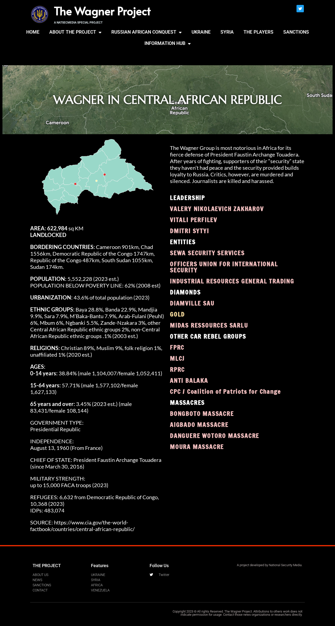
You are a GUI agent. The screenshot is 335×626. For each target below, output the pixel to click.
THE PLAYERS (258, 32)
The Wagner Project (102, 10)
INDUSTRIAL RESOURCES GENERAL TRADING (232, 281)
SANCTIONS (296, 32)
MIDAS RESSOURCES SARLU (209, 325)
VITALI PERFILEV (193, 219)
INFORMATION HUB (164, 43)
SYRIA (227, 32)
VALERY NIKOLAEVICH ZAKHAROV (217, 208)
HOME (32, 32)
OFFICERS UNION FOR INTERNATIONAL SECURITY (224, 267)
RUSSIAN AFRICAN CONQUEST (143, 32)
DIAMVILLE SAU (192, 303)
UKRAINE (201, 32)
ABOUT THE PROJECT (72, 32)
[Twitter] (300, 8)
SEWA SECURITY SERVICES (207, 252)
